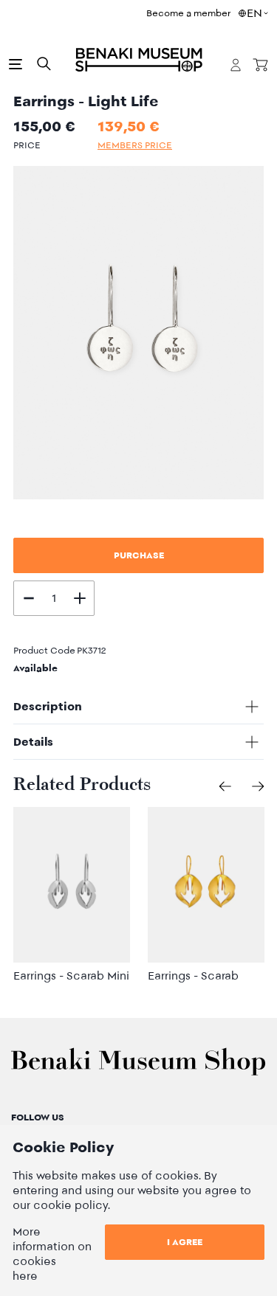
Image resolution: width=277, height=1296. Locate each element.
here (25, 1275)
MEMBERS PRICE (135, 145)
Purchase (139, 555)
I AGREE (184, 1242)
